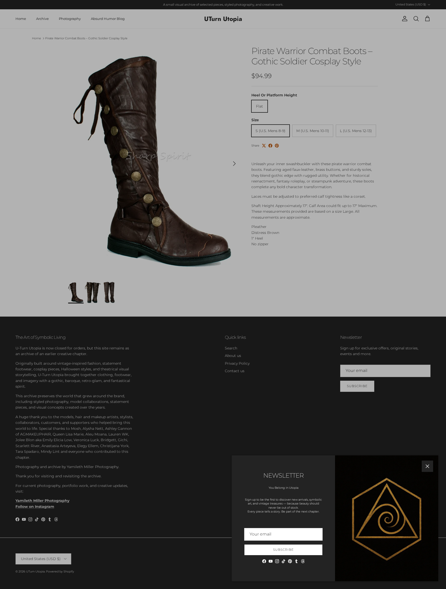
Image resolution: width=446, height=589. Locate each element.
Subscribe (283, 550)
